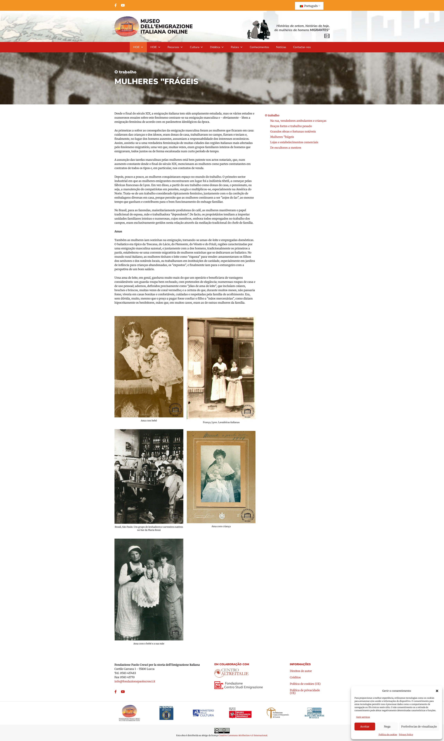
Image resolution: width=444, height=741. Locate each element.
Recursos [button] (173, 47)
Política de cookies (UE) (305, 684)
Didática (215, 47)
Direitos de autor (301, 671)
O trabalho (125, 72)
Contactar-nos (302, 47)
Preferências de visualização (419, 726)
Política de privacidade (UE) (305, 692)
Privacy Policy (406, 734)
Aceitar (364, 726)
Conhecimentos (259, 47)
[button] (437, 691)
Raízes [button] (235, 47)
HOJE (153, 47)
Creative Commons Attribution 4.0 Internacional (243, 735)
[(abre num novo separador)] (231, 672)
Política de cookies (388, 734)
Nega (387, 726)
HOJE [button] (136, 47)
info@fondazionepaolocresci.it (134, 681)
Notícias (281, 47)
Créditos (295, 677)
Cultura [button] (194, 47)
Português (311, 6)
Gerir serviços (363, 717)
